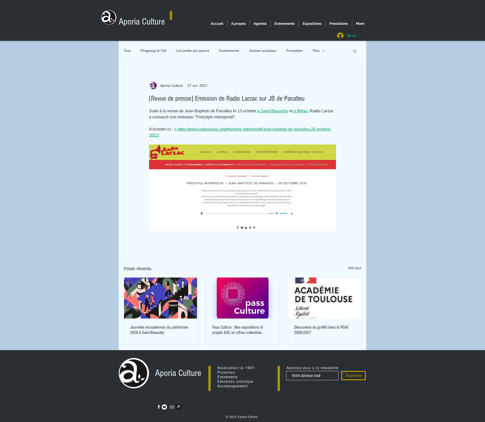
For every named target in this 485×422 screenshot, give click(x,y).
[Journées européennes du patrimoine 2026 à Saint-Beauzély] (160, 298)
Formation (294, 51)
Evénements (229, 51)
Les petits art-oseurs (192, 51)
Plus (316, 51)
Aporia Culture (142, 21)
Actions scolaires (262, 51)
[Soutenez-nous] (179, 407)
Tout (127, 51)
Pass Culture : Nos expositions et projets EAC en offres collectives (237, 330)
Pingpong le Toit (153, 51)
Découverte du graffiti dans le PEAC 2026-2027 (321, 330)
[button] (354, 51)
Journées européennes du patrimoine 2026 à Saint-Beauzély (159, 330)
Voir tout (354, 268)
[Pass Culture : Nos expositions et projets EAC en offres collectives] (242, 298)
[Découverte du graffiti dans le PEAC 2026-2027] (324, 298)
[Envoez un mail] (172, 407)
